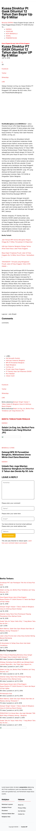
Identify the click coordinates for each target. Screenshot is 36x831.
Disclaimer (5, 810)
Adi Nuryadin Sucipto (13, 358)
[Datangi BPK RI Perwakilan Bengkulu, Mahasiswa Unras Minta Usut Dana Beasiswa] (11, 437)
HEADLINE (9, 31)
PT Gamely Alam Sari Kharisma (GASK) (19, 371)
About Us (20, 805)
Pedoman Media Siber (8, 813)
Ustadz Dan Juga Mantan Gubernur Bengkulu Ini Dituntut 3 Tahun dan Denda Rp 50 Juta (18, 469)
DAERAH (10, 22)
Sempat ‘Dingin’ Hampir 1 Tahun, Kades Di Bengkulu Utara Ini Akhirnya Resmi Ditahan (16, 404)
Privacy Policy (22, 808)
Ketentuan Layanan (7, 804)
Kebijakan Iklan (6, 816)
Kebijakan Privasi (6, 807)
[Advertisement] (15, 109)
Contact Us (21, 814)
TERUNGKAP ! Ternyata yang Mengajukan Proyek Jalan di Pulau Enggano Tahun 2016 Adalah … (16, 264)
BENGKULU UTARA (8, 448)
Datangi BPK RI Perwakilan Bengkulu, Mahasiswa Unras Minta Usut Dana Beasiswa (16, 455)
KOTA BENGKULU (12, 33)
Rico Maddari (10, 373)
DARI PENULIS (23, 419)
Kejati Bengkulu (11, 365)
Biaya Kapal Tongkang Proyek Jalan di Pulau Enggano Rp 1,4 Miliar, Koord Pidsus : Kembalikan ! (18, 255)
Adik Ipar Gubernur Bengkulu (15, 360)
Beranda (4, 22)
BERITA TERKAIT (9, 419)
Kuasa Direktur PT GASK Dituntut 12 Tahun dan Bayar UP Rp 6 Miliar (17, 599)
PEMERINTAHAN (11, 38)
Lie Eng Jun (10, 367)
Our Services (21, 811)
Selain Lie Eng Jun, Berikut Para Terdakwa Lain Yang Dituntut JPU (18, 430)
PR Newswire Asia (6, 693)
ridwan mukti (10, 376)
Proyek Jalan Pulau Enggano (15, 369)
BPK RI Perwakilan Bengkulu (15, 363)
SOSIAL (8, 36)
